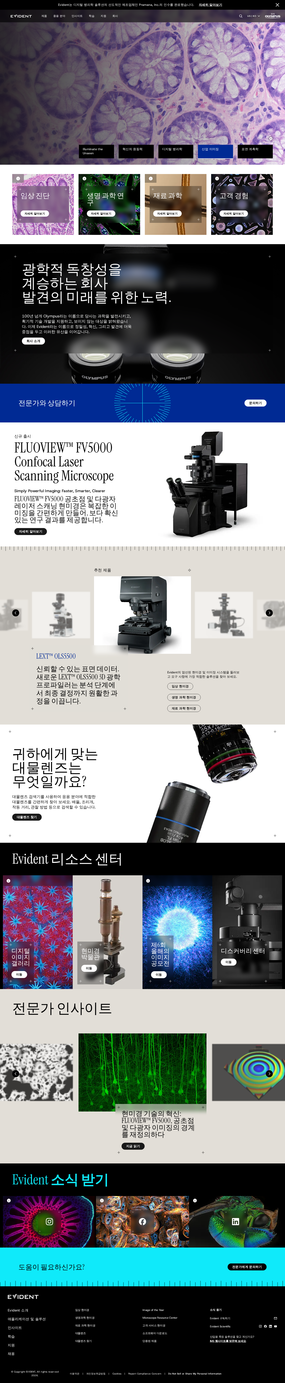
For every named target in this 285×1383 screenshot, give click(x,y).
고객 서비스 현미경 (153, 1325)
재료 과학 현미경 (184, 708)
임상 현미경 (180, 686)
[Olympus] (273, 16)
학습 (91, 16)
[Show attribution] (18, 178)
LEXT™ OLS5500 (56, 656)
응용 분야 (59, 16)
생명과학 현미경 (85, 1317)
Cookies (117, 1373)
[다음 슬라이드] (269, 612)
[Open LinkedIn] (235, 1221)
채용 (11, 1353)
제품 (44, 16)
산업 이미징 (210, 149)
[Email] (275, 1319)
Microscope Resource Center (159, 1317)
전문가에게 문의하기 (247, 1267)
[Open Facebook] (142, 1221)
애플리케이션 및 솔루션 (27, 1319)
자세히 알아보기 (210, 5)
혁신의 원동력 (133, 149)
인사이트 (77, 16)
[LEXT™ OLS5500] (142, 615)
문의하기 (255, 403)
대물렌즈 (80, 1333)
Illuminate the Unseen (93, 151)
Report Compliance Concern (145, 1373)
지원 (103, 16)
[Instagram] (260, 1327)
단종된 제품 (149, 1341)
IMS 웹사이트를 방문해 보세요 (228, 1341)
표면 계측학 (250, 149)
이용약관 (74, 1373)
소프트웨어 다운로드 (154, 1333)
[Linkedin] (270, 1327)
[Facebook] (265, 1327)
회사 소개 (33, 341)
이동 (19, 974)
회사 (115, 16)
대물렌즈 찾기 (27, 817)
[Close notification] (277, 5)
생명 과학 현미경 (184, 697)
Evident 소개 (18, 1310)
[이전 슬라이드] (15, 612)
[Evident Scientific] (21, 16)
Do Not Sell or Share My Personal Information (195, 1373)
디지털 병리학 (172, 149)
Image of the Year (153, 1310)
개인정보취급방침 (95, 1373)
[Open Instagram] (49, 1221)
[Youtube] (275, 1327)
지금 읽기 (133, 1146)
